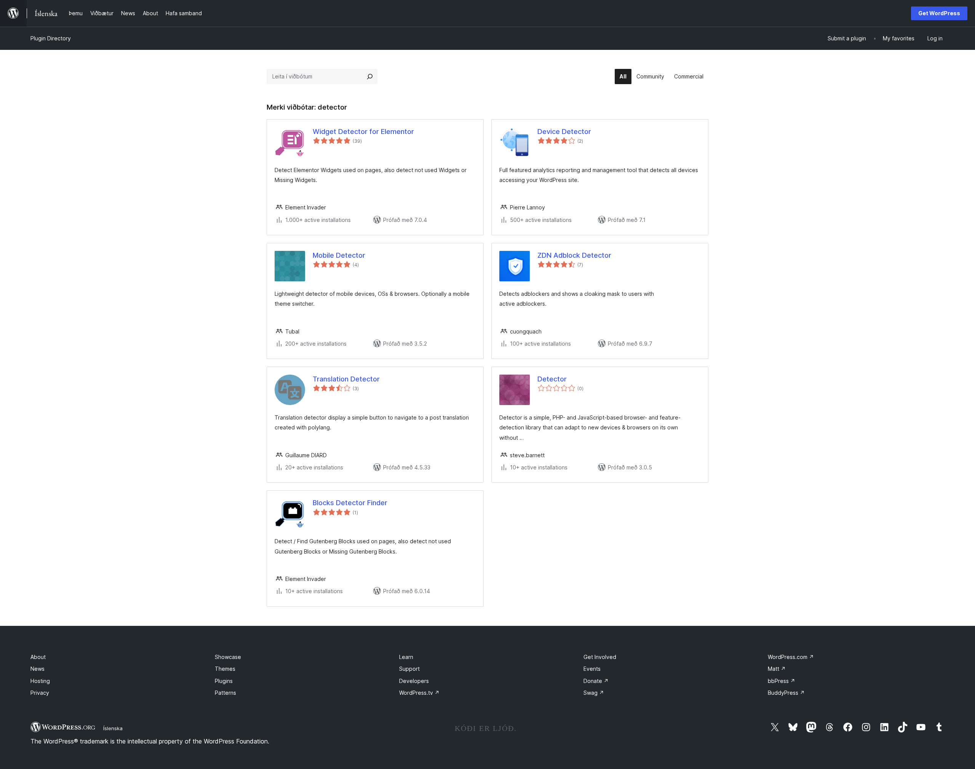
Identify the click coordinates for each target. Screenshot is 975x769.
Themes (225, 668)
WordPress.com (791, 657)
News (37, 668)
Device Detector (564, 132)
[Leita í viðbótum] (369, 76)
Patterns (225, 692)
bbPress (781, 681)
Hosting (40, 681)
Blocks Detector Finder (350, 503)
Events (592, 668)
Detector (552, 379)
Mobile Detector (339, 255)
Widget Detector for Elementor (363, 132)
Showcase (228, 657)
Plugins (224, 681)
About (38, 657)
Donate (596, 681)
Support (409, 668)
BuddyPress (786, 692)
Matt (777, 668)
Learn (406, 657)
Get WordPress (939, 13)
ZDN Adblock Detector (574, 255)
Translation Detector (346, 379)
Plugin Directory (50, 38)
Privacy (39, 692)
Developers (414, 681)
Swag (593, 692)
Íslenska (113, 728)
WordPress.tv (419, 692)
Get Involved (599, 657)
